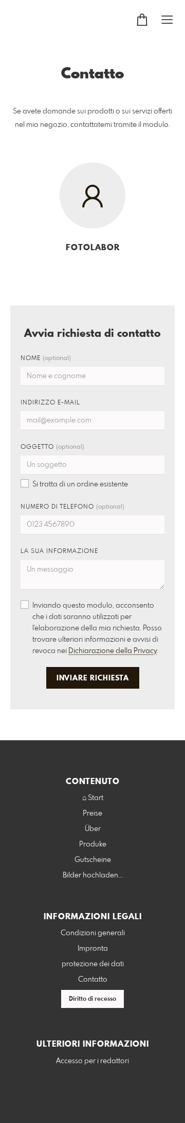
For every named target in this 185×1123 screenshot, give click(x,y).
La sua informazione (59, 551)
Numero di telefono (72, 507)
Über (93, 829)
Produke (92, 844)
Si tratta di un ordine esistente (80, 484)
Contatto (92, 979)
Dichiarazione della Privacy (112, 651)
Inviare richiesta (93, 678)
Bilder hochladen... (93, 875)
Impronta (93, 948)
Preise (92, 813)
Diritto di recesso (92, 999)
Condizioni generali (93, 933)
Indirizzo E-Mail (50, 403)
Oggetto (52, 447)
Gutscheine (93, 860)
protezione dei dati (93, 964)
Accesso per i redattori (92, 1061)
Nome (46, 358)
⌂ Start (92, 798)
